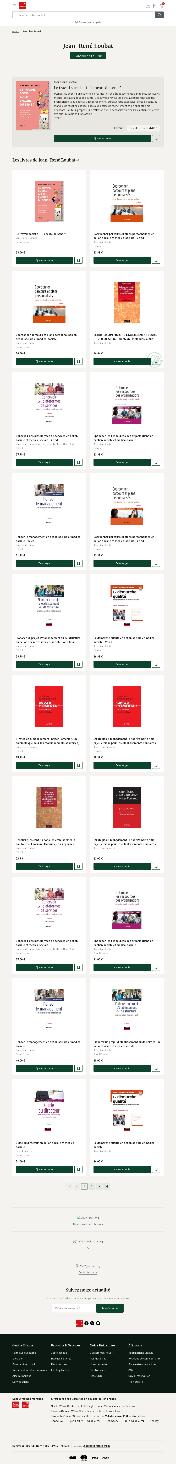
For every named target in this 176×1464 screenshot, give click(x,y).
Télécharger (122, 260)
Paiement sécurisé (23, 1364)
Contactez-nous (88, 1272)
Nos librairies (98, 1358)
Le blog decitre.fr (61, 1370)
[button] (107, 104)
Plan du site (135, 1381)
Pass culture (59, 1364)
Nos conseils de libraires (88, 1224)
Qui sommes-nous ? (102, 1352)
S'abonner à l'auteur (88, 56)
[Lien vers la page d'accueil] (22, 5)
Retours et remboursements (29, 1370)
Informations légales (140, 1352)
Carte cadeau (59, 1352)
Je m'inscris (109, 1308)
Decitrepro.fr (98, 1370)
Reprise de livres (61, 1358)
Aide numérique (21, 1375)
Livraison (17, 1358)
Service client (20, 1381)
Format (119, 128)
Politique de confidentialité (144, 1358)
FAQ (88, 1247)
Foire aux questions (24, 1352)
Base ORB (96, 1375)
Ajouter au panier (102, 138)
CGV (130, 1370)
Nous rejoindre (99, 1364)
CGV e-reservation (139, 1375)
